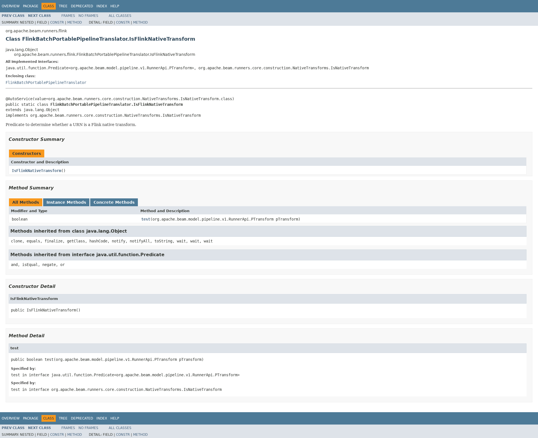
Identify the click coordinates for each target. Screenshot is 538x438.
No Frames (88, 16)
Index (101, 6)
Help (114, 6)
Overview (11, 6)
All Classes (120, 16)
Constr (57, 22)
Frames (68, 16)
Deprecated (82, 6)
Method (74, 22)
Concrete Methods (114, 202)
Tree (63, 6)
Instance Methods (66, 202)
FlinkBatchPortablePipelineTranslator (46, 82)
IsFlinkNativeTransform (36, 170)
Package (30, 6)
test (145, 219)
